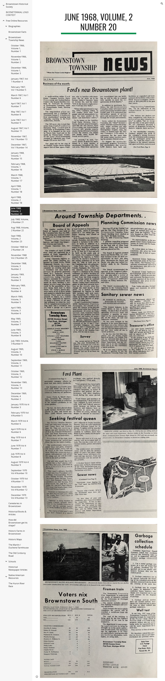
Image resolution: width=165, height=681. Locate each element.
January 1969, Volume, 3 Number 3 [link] (17, 277)
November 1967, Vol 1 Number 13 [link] (19, 138)
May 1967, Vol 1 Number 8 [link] (18, 113)
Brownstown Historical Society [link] (17, 5)
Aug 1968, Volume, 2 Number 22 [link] (20, 229)
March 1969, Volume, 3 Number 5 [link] (17, 299)
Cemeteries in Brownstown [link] (15, 505)
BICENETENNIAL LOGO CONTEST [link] (17, 13)
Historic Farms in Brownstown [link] (17, 532)
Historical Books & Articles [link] (17, 513)
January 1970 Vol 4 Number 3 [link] (20, 406)
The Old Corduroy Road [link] (17, 554)
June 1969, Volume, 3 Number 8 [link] (16, 332)
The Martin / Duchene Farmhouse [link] (19, 546)
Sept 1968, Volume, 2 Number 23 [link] (16, 238)
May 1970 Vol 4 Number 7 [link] (18, 439)
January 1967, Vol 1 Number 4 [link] (19, 80)
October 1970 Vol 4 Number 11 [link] (19, 480)
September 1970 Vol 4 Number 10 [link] (19, 472)
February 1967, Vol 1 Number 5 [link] (18, 88)
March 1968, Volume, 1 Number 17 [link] (17, 178)
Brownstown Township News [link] (16, 39)
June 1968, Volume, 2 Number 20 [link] (16, 211)
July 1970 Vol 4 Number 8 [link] (18, 455)
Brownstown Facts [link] (17, 32)
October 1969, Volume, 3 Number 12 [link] (18, 374)
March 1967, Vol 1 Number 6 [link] (19, 97)
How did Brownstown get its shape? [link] (18, 522)
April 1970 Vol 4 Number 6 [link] (18, 430)
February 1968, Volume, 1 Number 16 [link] (18, 167)
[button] (162, 4)
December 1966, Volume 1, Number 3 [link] (19, 70)
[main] (98, 23)
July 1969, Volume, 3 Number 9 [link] (20, 342)
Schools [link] (12, 561)
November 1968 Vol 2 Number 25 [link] (19, 256)
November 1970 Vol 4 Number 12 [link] (19, 488)
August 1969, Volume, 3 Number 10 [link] (17, 352)
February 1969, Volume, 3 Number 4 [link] (18, 288)
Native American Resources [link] (16, 576)
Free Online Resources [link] (17, 20)
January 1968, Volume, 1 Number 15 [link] (17, 156)
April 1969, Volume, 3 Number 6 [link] (16, 310)
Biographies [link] (14, 26)
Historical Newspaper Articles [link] (18, 568)
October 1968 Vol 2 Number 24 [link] (19, 248)
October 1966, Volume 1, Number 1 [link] (18, 48)
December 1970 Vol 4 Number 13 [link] (19, 496)
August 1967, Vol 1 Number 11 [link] (20, 129)
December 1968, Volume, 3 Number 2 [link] (19, 266)
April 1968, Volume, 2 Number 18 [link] (16, 200)
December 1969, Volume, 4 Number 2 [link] (19, 396)
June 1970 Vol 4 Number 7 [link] (18, 447)
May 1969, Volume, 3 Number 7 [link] (16, 321)
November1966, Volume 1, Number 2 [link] (19, 59)
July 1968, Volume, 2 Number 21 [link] (20, 221)
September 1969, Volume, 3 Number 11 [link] (19, 363)
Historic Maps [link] (15, 539)
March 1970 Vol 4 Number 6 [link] (19, 422)
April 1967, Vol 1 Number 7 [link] (19, 105)
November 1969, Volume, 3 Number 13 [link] (19, 385)
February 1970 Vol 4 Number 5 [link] (20, 414)
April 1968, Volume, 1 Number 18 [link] (16, 189)
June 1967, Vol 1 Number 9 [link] (18, 121)
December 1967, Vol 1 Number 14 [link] (19, 146)
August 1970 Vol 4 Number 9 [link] (19, 463)
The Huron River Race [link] (17, 585)
